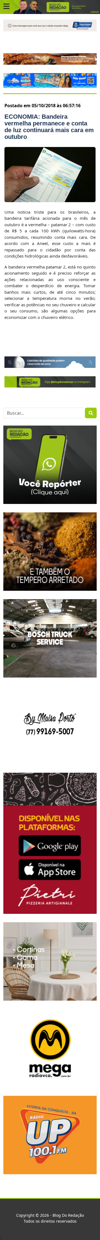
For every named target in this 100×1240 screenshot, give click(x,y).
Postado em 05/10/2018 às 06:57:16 (42, 105)
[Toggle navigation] (6, 6)
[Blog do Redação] (50, 7)
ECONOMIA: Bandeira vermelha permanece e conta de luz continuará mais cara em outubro (49, 126)
